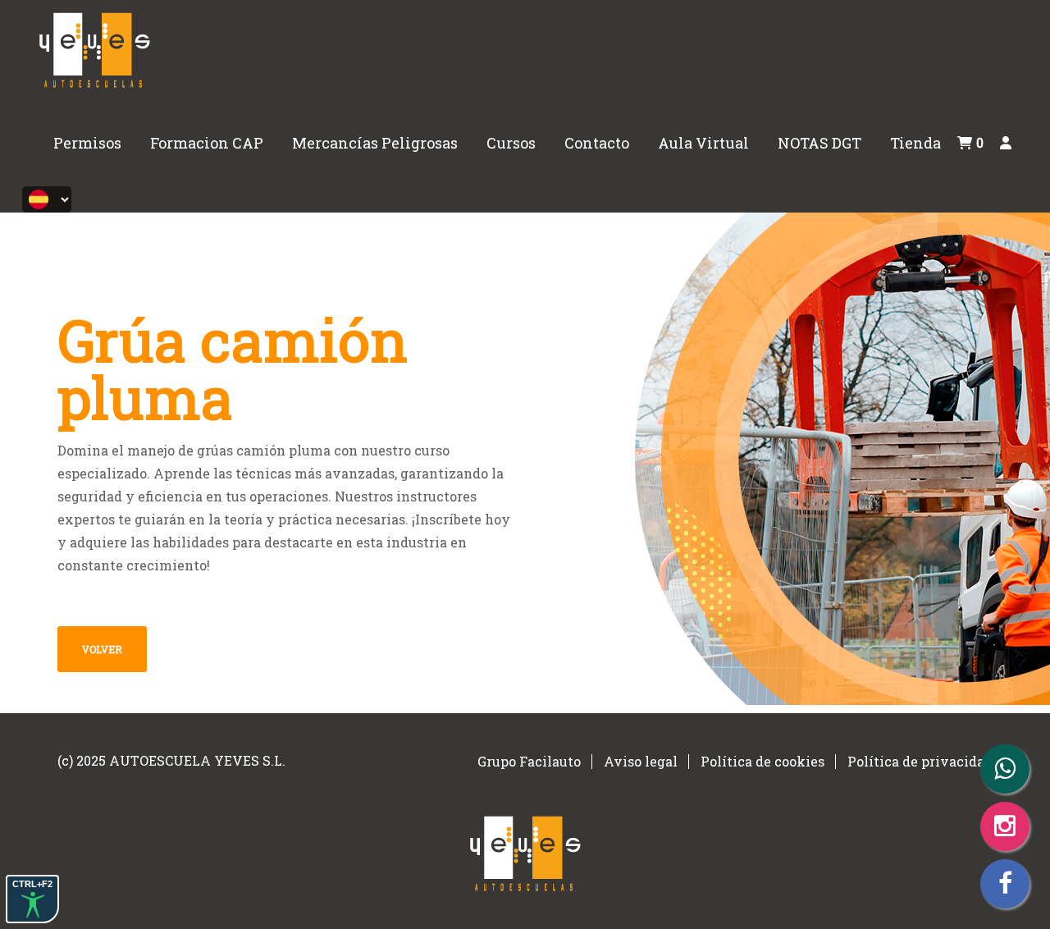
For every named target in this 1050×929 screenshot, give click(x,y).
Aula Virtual (703, 143)
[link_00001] (94, 47)
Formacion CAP (206, 143)
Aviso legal (641, 761)
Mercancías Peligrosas (375, 143)
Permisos (87, 143)
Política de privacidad (920, 761)
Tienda (915, 143)
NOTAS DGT (819, 143)
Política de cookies (762, 761)
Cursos (511, 143)
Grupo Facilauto (529, 761)
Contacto (596, 143)
